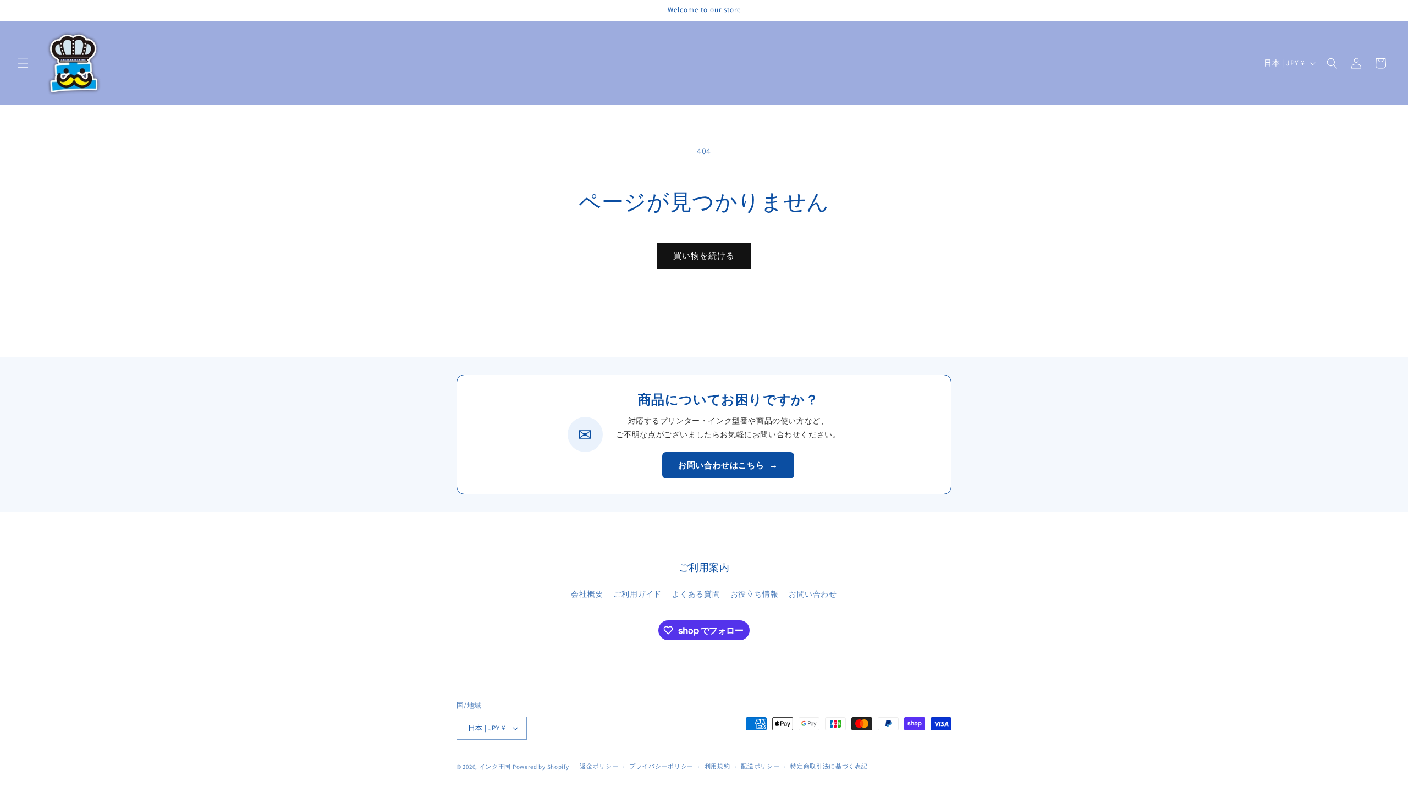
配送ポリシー (760, 766)
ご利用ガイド (637, 594)
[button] (23, 63)
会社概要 (587, 594)
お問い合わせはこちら (728, 465)
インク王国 (495, 767)
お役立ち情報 (754, 594)
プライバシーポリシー (661, 766)
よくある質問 (696, 594)
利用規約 (717, 766)
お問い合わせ (813, 594)
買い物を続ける (704, 255)
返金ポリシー (599, 766)
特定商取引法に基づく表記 (828, 766)
